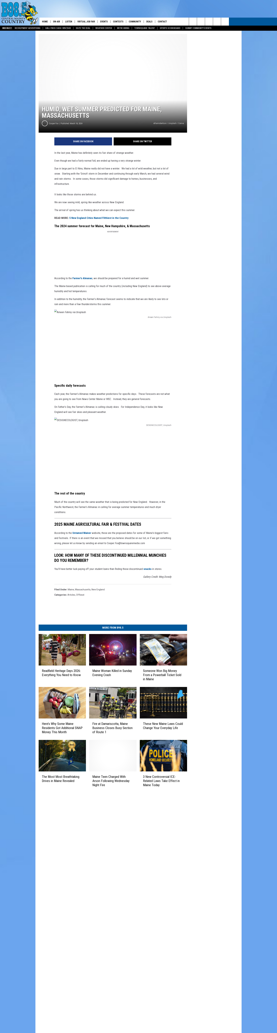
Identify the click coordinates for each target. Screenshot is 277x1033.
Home (45, 21)
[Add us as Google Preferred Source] (201, 22)
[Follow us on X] (217, 22)
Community (135, 21)
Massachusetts (83, 589)
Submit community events (198, 28)
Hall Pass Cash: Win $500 (58, 28)
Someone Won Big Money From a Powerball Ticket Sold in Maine (162, 675)
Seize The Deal (83, 28)
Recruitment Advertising (27, 28)
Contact (162, 21)
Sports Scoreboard (170, 28)
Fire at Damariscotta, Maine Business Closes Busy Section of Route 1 (112, 728)
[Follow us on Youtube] (225, 22)
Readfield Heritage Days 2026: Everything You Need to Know (61, 673)
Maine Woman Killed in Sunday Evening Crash (112, 673)
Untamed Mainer (81, 532)
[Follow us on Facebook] (209, 22)
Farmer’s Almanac (82, 278)
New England (98, 589)
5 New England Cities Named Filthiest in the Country (99, 217)
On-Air (56, 21)
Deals (149, 21)
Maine (71, 589)
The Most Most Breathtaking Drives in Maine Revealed (60, 779)
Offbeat (80, 595)
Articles (71, 595)
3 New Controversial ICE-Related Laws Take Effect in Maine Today (161, 781)
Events (104, 21)
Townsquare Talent (144, 28)
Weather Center (103, 28)
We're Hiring (123, 28)
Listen (68, 21)
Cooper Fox (54, 123)
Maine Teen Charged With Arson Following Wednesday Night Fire (111, 781)
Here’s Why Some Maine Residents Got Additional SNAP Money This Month (62, 728)
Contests (118, 21)
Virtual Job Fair (86, 21)
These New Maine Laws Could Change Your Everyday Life (163, 726)
